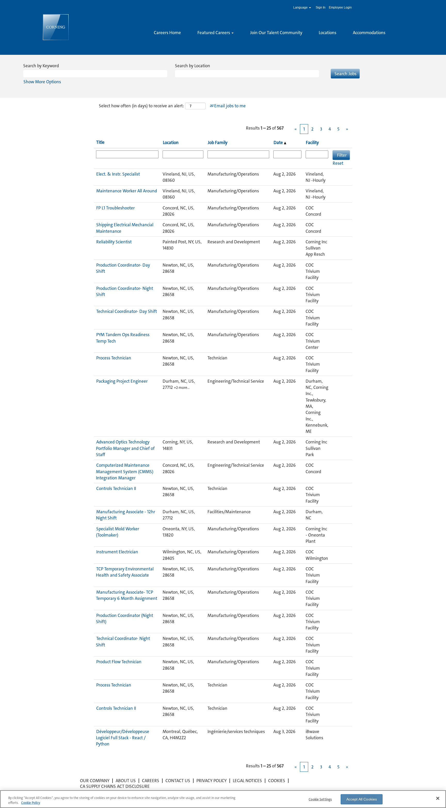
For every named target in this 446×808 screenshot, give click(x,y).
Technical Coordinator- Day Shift (126, 311)
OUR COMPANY (94, 780)
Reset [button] (338, 163)
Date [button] (279, 142)
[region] (223, 799)
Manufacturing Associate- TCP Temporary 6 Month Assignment (126, 595)
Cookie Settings (320, 799)
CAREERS (150, 780)
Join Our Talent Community (276, 32)
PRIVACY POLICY (211, 780)
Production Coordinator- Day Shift (123, 268)
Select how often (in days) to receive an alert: (141, 106)
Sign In (320, 7)
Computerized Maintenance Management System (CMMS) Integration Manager (124, 471)
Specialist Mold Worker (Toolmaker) (117, 532)
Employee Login (340, 7)
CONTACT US (177, 780)
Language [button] (300, 7)
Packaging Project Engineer (122, 381)
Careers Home (167, 32)
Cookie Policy (30, 803)
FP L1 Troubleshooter (115, 208)
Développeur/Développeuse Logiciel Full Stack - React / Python (122, 738)
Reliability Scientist (114, 242)
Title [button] (100, 142)
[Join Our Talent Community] (154, 41)
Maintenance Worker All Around (126, 191)
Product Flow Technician (118, 661)
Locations (327, 32)
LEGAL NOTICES (247, 780)
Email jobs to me (229, 106)
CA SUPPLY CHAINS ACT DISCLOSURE (115, 786)
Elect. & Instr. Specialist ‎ (118, 174)
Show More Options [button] (42, 82)
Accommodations (369, 32)
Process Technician (113, 358)
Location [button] (171, 142)
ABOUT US (126, 780)
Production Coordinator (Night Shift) (124, 618)
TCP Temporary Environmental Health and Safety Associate (125, 572)
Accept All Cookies (361, 799)
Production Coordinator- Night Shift (124, 291)
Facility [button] (312, 142)
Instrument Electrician (117, 552)
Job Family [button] (217, 142)
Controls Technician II (116, 488)
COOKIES (276, 780)
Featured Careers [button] (214, 32)
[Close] (437, 798)
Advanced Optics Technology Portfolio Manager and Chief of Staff (125, 448)
